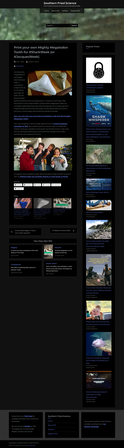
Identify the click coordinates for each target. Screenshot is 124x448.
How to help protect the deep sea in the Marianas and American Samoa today (97, 243)
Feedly (27, 426)
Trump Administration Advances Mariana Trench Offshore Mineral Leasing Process (98, 290)
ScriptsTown (31, 445)
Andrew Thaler (33, 62)
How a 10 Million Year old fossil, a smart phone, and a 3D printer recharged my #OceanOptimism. (59, 269)
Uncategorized (16, 264)
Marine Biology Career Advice (97, 192)
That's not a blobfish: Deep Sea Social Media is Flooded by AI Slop (97, 360)
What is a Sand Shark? (94, 212)
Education (20, 66)
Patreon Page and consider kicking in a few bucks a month (44, 176)
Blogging (14, 247)
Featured (58, 247)
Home (46, 11)
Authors (65, 11)
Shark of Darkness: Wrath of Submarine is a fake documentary (96, 394)
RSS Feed (28, 416)
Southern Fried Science (60, 3)
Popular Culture (51, 263)
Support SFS (75, 11)
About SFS (55, 11)
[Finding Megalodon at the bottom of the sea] (62, 203)
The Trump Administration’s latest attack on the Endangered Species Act (98, 168)
